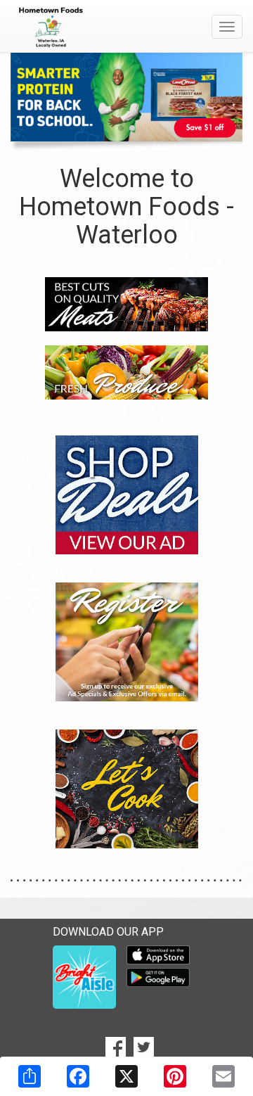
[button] (121, 128)
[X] (126, 1076)
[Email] (223, 1076)
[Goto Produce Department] (126, 372)
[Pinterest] (175, 1076)
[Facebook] (78, 1076)
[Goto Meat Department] (126, 303)
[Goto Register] (127, 640)
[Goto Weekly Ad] (127, 493)
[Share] (29, 1076)
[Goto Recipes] (127, 788)
